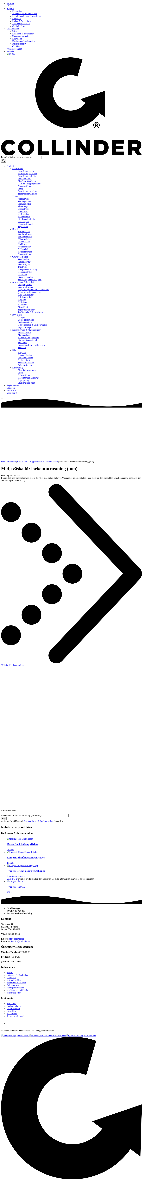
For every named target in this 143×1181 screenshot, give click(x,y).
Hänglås (21, 317)
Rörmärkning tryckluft (28, 191)
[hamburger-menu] (2, 398)
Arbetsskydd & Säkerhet (23, 282)
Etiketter (16, 350)
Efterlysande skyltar (26, 219)
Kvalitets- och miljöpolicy (23, 41)
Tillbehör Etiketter (26, 362)
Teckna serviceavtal (21, 23)
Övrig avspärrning (26, 294)
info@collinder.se (16, 939)
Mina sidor (11, 1003)
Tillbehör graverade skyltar (29, 279)
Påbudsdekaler (24, 239)
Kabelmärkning (25, 375)
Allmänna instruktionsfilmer (24, 13)
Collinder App (18, 26)
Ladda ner (16, 18)
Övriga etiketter (25, 360)
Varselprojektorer (25, 287)
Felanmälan (17, 11)
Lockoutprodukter (26, 320)
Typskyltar (22, 267)
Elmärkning (17, 367)
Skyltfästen (23, 226)
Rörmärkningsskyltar (27, 176)
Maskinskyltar (24, 264)
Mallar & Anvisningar (22, 21)
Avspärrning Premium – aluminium (33, 289)
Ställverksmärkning (26, 383)
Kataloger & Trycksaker (23, 33)
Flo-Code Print (24, 178)
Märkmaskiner (24, 335)
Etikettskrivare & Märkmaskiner (26, 330)
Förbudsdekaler (25, 236)
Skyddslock (23, 307)
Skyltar (15, 196)
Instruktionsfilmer (14, 980)
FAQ (9, 6)
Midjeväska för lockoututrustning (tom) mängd (21, 815)
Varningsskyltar (25, 201)
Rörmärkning (18, 168)
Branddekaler (24, 241)
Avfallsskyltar (24, 216)
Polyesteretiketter (25, 357)
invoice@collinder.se (20, 941)
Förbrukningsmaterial (27, 340)
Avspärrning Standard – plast (30, 292)
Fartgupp (22, 299)
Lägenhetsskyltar (25, 277)
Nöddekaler (23, 244)
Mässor (15, 31)
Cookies (16, 46)
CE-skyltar (22, 274)
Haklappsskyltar (25, 272)
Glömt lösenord (13, 1008)
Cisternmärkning (25, 186)
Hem (3, 461)
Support (10, 8)
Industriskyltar (24, 262)
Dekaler (15, 229)
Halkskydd (23, 302)
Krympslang (23, 380)
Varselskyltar (23, 199)
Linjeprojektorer (25, 284)
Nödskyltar (23, 211)
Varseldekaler (24, 231)
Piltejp (20, 189)
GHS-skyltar (23, 214)
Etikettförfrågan (25, 365)
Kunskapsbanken (14, 49)
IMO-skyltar (23, 221)
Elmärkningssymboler (27, 370)
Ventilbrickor (23, 259)
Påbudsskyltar (24, 206)
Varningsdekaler (25, 234)
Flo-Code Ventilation (27, 181)
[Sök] (3, 161)
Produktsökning (8, 157)
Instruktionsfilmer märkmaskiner (26, 16)
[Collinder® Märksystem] (71, 154)
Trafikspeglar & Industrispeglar (31, 312)
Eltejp (20, 373)
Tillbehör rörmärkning (27, 194)
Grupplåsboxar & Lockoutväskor (32, 325)
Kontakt (10, 51)
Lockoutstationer (25, 322)
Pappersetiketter (25, 355)
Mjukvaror (22, 342)
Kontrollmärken (25, 252)
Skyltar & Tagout (25, 327)
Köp (3, 818)
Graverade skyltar (20, 257)
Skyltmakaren (13, 385)
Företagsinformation (21, 36)
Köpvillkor (17, 39)
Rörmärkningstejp (26, 171)
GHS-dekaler (24, 249)
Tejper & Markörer (26, 310)
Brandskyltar (23, 209)
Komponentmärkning (27, 269)
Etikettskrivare (24, 332)
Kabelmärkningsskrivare (28, 337)
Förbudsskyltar (24, 204)
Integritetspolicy (19, 44)
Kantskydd (23, 304)
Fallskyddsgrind (25, 297)
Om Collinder (13, 28)
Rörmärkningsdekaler (27, 173)
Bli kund (10, 3)
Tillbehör (22, 347)
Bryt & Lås (17, 315)
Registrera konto (14, 1006)
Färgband (22, 352)
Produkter (11, 166)
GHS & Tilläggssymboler (29, 183)
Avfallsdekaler (24, 246)
